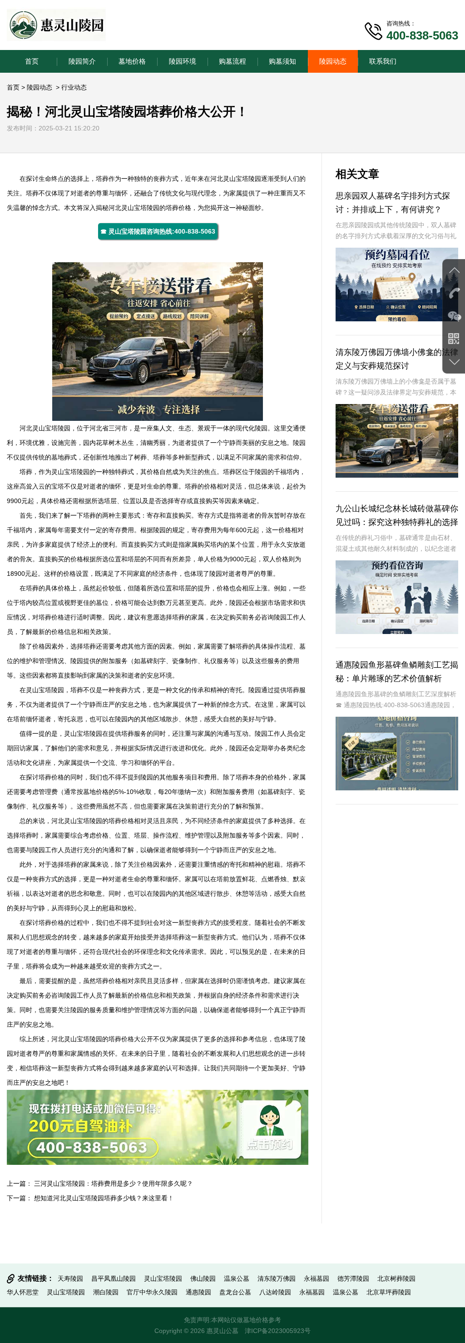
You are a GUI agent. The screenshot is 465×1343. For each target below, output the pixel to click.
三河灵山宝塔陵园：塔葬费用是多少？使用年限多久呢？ (113, 1183)
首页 (32, 61)
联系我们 (382, 61)
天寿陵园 (70, 1278)
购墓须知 (282, 61)
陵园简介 (82, 61)
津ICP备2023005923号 (278, 1330)
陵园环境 (182, 61)
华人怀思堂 (23, 1292)
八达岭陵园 (275, 1292)
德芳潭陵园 (353, 1278)
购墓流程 (232, 61)
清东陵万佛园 (276, 1278)
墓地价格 (132, 61)
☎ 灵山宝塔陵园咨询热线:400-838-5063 (157, 231)
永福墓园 (316, 1278)
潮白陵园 (106, 1292)
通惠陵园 (198, 1292)
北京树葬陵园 (396, 1278)
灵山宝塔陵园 (242, 178)
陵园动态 (332, 61)
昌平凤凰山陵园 (113, 1278)
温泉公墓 (236, 1278)
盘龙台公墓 (235, 1292)
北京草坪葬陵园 (388, 1292)
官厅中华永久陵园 (152, 1292)
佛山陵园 (203, 1278)
